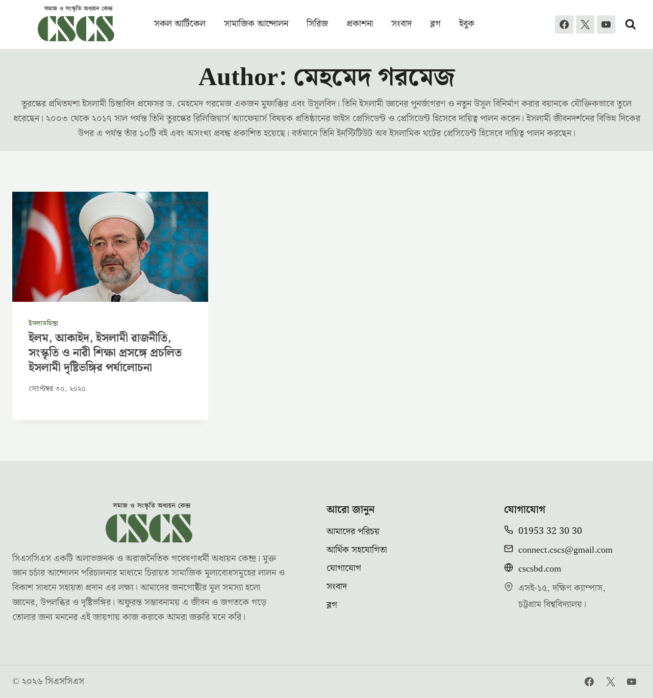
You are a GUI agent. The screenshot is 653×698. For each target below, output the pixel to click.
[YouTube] (606, 24)
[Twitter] (610, 682)
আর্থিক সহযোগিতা (356, 549)
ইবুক (466, 23)
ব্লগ (435, 23)
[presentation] (110, 247)
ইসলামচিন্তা (44, 323)
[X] (585, 24)
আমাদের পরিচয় (353, 531)
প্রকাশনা (359, 23)
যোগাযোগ (343, 568)
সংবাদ (401, 23)
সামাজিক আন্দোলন (256, 23)
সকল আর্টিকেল (180, 23)
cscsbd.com (539, 568)
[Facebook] (564, 24)
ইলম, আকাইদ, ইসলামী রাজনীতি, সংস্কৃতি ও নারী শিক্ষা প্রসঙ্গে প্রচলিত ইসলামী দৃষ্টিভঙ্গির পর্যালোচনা (105, 352)
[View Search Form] (630, 24)
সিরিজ (317, 23)
